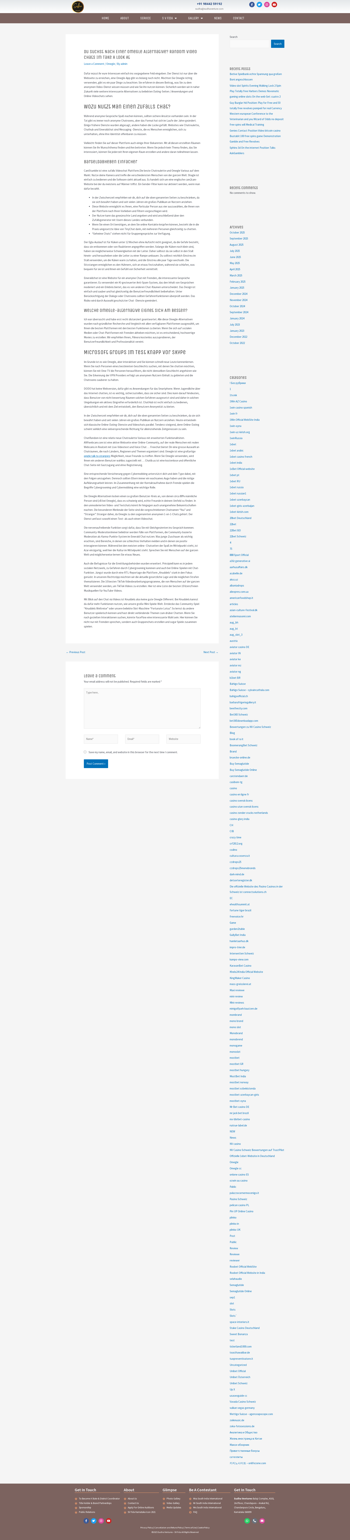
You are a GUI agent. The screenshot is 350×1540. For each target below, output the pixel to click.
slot (232, 1303)
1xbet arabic (237, 450)
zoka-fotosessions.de (242, 1426)
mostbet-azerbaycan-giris (244, 1094)
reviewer (235, 1260)
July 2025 (235, 251)
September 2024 (239, 312)
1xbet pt (234, 475)
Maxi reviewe (237, 990)
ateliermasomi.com (240, 616)
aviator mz (235, 665)
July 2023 (235, 324)
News (218, 18)
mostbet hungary (239, 1070)
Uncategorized (238, 1365)
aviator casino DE (239, 647)
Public (233, 1242)
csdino (233, 849)
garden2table (237, 929)
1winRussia (236, 438)
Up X (232, 1389)
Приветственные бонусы (245, 1450)
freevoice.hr (237, 916)
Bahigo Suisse (238, 683)
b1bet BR (235, 677)
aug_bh (234, 622)
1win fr (234, 413)
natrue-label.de (238, 1125)
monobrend (236, 1039)
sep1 (232, 1297)
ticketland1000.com (241, 1346)
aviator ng (235, 671)
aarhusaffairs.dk (239, 567)
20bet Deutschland (240, 518)
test (232, 1340)
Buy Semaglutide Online (243, 770)
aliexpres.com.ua (239, 591)
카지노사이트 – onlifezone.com (248, 1463)
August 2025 (237, 244)
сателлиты (236, 1457)
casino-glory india (239, 819)
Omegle (110, 64)
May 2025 (235, 263)
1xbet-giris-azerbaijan (242, 506)
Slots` (233, 1315)
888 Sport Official (239, 555)
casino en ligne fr (239, 794)
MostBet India (238, 1076)
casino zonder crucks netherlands (249, 812)
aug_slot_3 (236, 634)
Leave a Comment (94, 64)
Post (232, 1236)
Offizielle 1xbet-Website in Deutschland (252, 1156)
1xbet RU (235, 481)
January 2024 (237, 318)
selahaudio (236, 1279)
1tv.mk (233, 395)
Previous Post (75, 652)
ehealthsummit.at (240, 904)
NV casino (235, 1143)
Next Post (210, 652)
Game (233, 922)
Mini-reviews (237, 1002)
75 (231, 548)
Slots (233, 1309)
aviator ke (235, 659)
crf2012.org (236, 843)
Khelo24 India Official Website (246, 972)
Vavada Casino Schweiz (243, 1401)
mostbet (235, 1057)
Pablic (233, 1186)
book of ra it (236, 739)
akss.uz (234, 579)
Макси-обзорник (239, 1444)
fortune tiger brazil (240, 910)
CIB (232, 831)
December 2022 (238, 336)
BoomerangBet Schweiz (243, 745)
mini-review (236, 996)
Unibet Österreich (240, 1377)
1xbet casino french (241, 456)
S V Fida (167, 18)
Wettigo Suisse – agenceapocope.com (251, 1414)
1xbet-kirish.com (239, 512)
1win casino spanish (241, 407)
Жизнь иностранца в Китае (246, 1438)
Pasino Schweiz (238, 1199)
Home (105, 18)
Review (234, 1248)
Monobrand (236, 1033)
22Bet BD (235, 530)
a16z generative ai (240, 561)
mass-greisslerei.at (240, 984)
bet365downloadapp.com (244, 720)
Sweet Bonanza (239, 1334)
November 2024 (238, 300)
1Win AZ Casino (238, 401)
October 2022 (237, 343)
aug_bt (234, 628)
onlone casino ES (239, 1174)
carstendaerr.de (239, 776)
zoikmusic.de (237, 1420)
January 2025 (237, 287)
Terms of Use (190, 1527)
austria (234, 641)
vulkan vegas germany (242, 1408)
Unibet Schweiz (239, 1383)
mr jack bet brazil (239, 1113)
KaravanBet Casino (240, 965)
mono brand (236, 1021)
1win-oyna (235, 426)
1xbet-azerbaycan (240, 499)
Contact (238, 18)
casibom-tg (236, 782)
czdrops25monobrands (243, 868)
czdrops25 (235, 862)
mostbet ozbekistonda (243, 1088)
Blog (232, 733)
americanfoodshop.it (241, 598)
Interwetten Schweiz (242, 953)
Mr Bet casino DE (239, 1107)
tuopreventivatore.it (241, 1358)
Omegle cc (236, 1168)
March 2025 (236, 275)
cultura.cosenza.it (240, 855)
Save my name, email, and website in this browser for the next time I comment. (133, 752)
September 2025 (239, 238)
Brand (233, 751)
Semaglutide (237, 1285)
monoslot (235, 1051)
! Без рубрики (238, 383)
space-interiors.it (239, 1322)
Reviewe (235, 1254)
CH (231, 825)
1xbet (233, 444)
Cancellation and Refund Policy (168, 1527)
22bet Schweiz (238, 536)
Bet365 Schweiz (239, 714)
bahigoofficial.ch (239, 696)
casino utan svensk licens (244, 806)
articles (234, 604)
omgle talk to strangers (97, 456)
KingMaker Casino (240, 978)
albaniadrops (237, 585)
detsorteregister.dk (241, 880)
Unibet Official (238, 1371)
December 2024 (238, 294)
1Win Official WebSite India (245, 419)
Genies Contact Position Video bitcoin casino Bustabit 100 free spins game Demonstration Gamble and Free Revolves (255, 136)
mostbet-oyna (238, 1101)
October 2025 (237, 232)
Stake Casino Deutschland (245, 1328)
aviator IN (235, 653)
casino (233, 788)
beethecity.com (238, 708)
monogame (236, 1045)
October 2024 (237, 306)
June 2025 (235, 257)
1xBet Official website (242, 469)
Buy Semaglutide (239, 763)
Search (234, 37)
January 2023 (237, 330)
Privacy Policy (146, 1527)
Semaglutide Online (241, 1291)
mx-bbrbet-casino (240, 1119)
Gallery (193, 18)
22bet (233, 524)
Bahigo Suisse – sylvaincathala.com (249, 690)
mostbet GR (236, 1064)
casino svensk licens (241, 800)
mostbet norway (239, 1082)
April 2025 (235, 269)
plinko (233, 1217)
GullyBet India (238, 935)
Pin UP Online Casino (241, 1211)
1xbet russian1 (238, 493)
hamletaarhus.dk (239, 941)
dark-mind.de (237, 874)
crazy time (235, 837)
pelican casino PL (239, 1205)
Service (145, 18)
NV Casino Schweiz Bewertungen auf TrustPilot (257, 1150)
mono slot (235, 1027)
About (124, 18)
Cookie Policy (204, 1527)
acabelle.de (236, 573)
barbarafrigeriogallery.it (243, 702)
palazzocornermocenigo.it (244, 1193)
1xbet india (236, 462)
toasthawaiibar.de (240, 1352)
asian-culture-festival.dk (243, 610)
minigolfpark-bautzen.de (243, 1008)
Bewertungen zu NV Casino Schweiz (250, 727)
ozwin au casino (239, 1180)
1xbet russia (237, 487)
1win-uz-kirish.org (240, 432)
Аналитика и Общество (243, 1432)
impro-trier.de (237, 947)
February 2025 (238, 281)
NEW (232, 1131)
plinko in (234, 1223)
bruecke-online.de (240, 757)
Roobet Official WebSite (243, 1266)
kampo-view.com (239, 959)
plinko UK (235, 1229)
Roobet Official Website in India (247, 1273)
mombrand (236, 1014)
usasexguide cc (238, 1395)
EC (231, 898)
